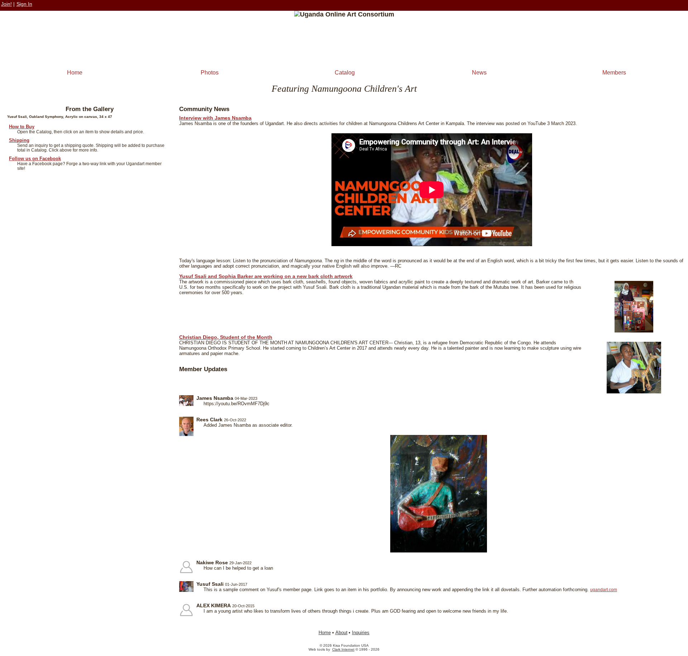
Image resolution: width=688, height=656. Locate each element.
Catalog (345, 73)
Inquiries (360, 632)
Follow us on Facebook (35, 158)
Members (614, 73)
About (341, 632)
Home (74, 73)
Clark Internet (343, 649)
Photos (210, 73)
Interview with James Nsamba (215, 118)
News (479, 73)
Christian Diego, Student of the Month (225, 337)
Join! (6, 4)
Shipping (19, 140)
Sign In (24, 4)
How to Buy (21, 126)
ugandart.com (603, 589)
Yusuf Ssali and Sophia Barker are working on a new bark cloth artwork (266, 276)
